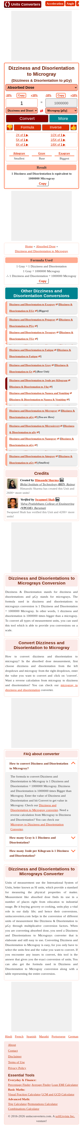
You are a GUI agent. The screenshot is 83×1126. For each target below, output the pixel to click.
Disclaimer (15, 1056)
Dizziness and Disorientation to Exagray (32, 304)
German (73, 1036)
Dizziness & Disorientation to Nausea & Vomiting (38, 399)
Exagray (64, 153)
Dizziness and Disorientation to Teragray (32, 332)
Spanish (31, 1036)
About (12, 1044)
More (63, 118)
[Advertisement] (41, 36)
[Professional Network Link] (62, 480)
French (19, 1036)
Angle (70, 3)
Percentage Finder (19, 1084)
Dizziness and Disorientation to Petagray (32, 319)
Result (42, 167)
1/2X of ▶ (58, 135)
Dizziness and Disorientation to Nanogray (32, 438)
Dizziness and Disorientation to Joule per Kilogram (38, 380)
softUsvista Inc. (65, 1116)
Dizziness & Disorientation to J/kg (29, 386)
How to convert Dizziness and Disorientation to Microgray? (38, 766)
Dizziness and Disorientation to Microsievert (34, 425)
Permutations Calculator (43, 1104)
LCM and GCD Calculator (58, 1094)
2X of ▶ (22, 135)
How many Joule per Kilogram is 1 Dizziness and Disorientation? (39, 853)
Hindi (8, 1036)
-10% (9, 95)
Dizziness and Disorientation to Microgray (33, 410)
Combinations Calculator (23, 1108)
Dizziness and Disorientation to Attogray (32, 456)
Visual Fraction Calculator (24, 1094)
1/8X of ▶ (58, 144)
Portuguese (58, 1036)
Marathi (44, 1036)
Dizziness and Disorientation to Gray (30, 365)
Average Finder (41, 1084)
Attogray (19, 153)
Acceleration (55, 3)
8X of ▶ (22, 144)
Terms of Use (16, 1062)
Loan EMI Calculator (65, 1084)
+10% (34, 95)
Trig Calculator (17, 1104)
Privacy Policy (17, 1068)
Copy (21, 95)
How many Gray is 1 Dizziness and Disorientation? (32, 840)
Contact (13, 1050)
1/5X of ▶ (58, 139)
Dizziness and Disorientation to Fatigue (31, 349)
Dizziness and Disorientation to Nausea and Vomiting (39, 393)
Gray (41, 153)
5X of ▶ (22, 139)
